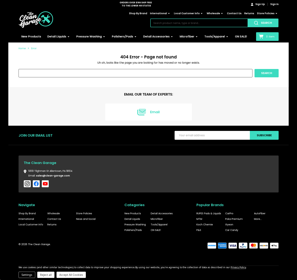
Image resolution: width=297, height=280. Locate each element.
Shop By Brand (138, 13)
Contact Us (234, 13)
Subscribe (264, 135)
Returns (249, 13)
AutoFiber (259, 213)
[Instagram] (27, 183)
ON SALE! (241, 36)
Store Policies (265, 13)
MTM (199, 219)
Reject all (46, 275)
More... (258, 219)
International (158, 13)
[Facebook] (36, 183)
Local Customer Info (187, 13)
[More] (169, 13)
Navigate (27, 205)
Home (22, 48)
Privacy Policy (238, 267)
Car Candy (231, 230)
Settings (26, 275)
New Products (31, 36)
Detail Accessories (156, 36)
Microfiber (187, 36)
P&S (198, 230)
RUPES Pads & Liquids (208, 213)
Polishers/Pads (122, 36)
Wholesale (213, 13)
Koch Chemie (204, 224)
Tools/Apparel (214, 36)
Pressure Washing (89, 36)
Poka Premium (234, 219)
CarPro (229, 213)
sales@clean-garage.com (53, 175)
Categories (134, 205)
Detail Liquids (56, 36)
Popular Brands (210, 205)
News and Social (86, 219)
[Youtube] (45, 183)
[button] (268, 255)
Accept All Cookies (71, 275)
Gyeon (229, 224)
